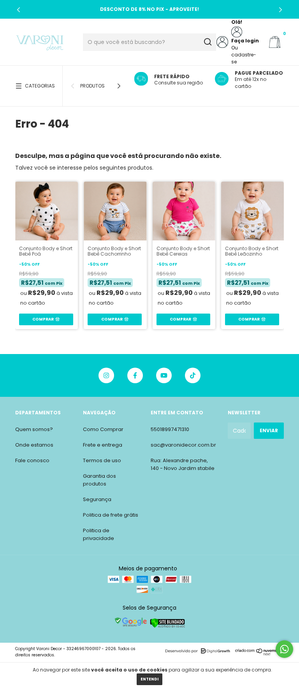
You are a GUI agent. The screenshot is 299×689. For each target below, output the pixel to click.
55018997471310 (170, 429)
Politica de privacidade (98, 534)
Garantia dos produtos (99, 479)
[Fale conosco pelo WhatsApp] (284, 649)
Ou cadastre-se (243, 54)
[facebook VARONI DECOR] (135, 375)
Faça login (245, 40)
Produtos (92, 85)
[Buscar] (207, 42)
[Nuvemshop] (259, 653)
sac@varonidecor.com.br (183, 445)
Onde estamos (34, 445)
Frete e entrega (102, 445)
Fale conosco (32, 460)
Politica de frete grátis (110, 515)
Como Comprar (103, 429)
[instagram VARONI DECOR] (106, 375)
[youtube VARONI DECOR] (164, 375)
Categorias (40, 85)
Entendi (149, 679)
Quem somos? (34, 429)
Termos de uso (102, 460)
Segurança (97, 499)
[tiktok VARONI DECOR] (193, 375)
